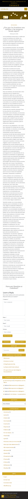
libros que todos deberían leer (11, 444)
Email (4, 323)
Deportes (6, 426)
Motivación (6, 450)
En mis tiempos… (8, 432)
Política (6, 462)
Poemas (6, 459)
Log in (5, 476)
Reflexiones (14, 24)
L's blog (4, 9)
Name (4, 317)
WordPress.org (7, 485)
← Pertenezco (6, 341)
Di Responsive (12, 497)
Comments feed (8, 482)
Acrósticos (6, 412)
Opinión (6, 453)
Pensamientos (7, 456)
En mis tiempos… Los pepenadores (17, 394)
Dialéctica (6, 429)
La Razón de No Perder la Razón (11, 367)
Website (5, 329)
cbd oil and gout (8, 380)
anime (5, 415)
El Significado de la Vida (9, 364)
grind (5, 438)
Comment (5, 299)
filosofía (6, 435)
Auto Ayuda (6, 421)
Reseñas (6, 468)
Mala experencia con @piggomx (16, 385)
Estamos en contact (9, 361)
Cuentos (6, 423)
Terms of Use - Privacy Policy (9, 495)
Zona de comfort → (20, 341)
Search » (21, 350)
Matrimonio (6, 358)
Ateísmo (6, 418)
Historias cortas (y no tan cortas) (11, 441)
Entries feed (7, 479)
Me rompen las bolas (9, 447)
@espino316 (20, 1)
